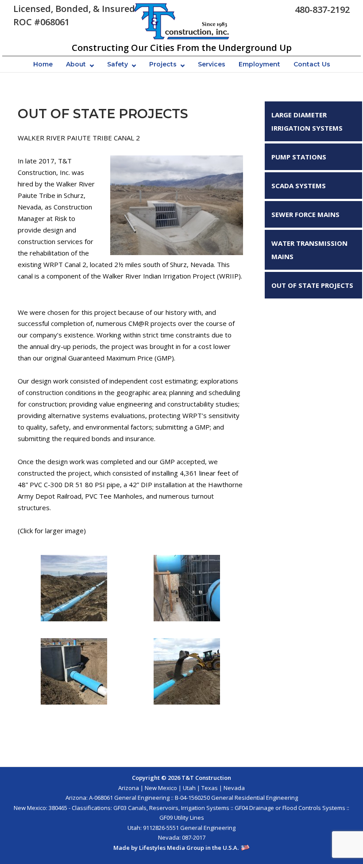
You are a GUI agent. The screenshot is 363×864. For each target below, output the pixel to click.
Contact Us (311, 64)
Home (43, 64)
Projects (163, 64)
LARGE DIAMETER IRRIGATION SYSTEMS (307, 121)
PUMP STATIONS (298, 156)
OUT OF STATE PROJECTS (312, 285)
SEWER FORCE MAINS (305, 214)
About (76, 64)
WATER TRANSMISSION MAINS (309, 250)
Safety (117, 64)
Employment (259, 64)
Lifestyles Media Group (171, 848)
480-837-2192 (322, 9)
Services (211, 64)
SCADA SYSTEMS (298, 185)
